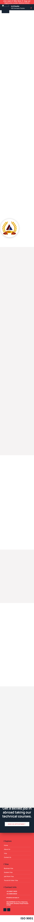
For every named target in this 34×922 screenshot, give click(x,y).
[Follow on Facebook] (4, 909)
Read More (10, 145)
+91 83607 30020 (11, 891)
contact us (10, 65)
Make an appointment (16, 824)
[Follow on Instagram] (8, 909)
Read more (12, 298)
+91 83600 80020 (16, 737)
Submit (23, 800)
